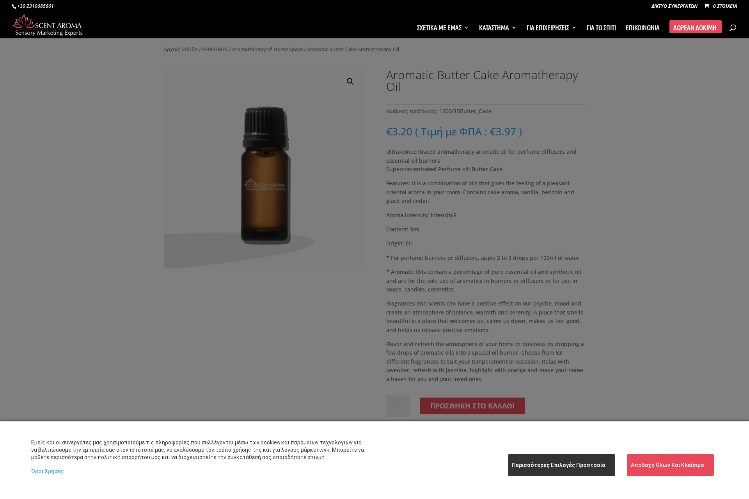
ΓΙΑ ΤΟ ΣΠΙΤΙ (601, 28)
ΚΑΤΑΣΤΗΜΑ (494, 28)
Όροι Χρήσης (47, 471)
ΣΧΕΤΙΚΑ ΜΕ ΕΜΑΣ (439, 28)
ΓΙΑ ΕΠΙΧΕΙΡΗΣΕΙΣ (548, 28)
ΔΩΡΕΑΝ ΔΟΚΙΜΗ (695, 28)
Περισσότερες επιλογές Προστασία (558, 465)
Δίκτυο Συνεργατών (674, 6)
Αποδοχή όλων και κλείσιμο (667, 465)
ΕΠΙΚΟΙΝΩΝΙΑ (643, 28)
